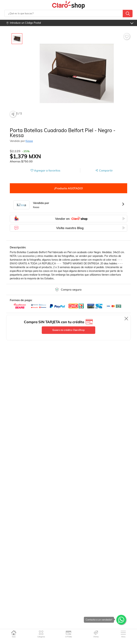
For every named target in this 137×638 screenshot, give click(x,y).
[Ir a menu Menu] (123, 632)
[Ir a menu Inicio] (13, 632)
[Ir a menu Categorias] (41, 632)
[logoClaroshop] (68, 5)
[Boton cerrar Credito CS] (126, 318)
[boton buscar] (128, 13)
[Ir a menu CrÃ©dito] (68, 632)
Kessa (29, 141)
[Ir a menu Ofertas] (96, 632)
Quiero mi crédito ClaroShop (68, 330)
